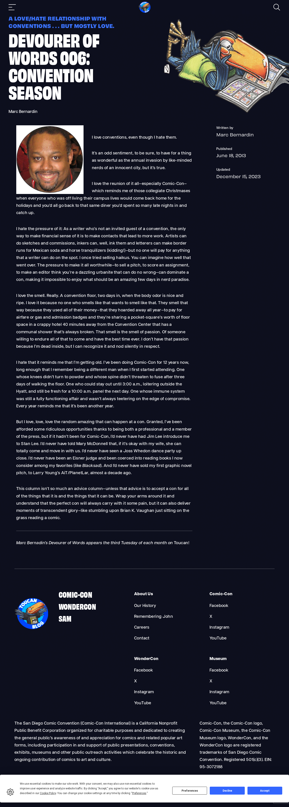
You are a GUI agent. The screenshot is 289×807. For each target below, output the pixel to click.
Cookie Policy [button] (48, 793)
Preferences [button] (139, 793)
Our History (145, 606)
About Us (143, 594)
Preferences (190, 790)
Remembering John (153, 617)
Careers (141, 627)
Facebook (219, 606)
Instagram (219, 627)
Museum (218, 659)
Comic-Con (75, 594)
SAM (65, 618)
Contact (141, 638)
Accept (265, 790)
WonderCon (77, 606)
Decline (227, 790)
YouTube (218, 638)
